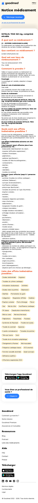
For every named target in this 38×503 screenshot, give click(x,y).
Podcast (5, 439)
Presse (4, 460)
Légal (3, 492)
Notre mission (7, 419)
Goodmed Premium (9, 422)
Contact (5, 456)
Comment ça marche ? (10, 416)
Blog (3, 436)
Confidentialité (7, 489)
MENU (34, 3)
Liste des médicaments (10, 443)
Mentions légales (7, 486)
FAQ (3, 453)
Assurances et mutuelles (11, 426)
